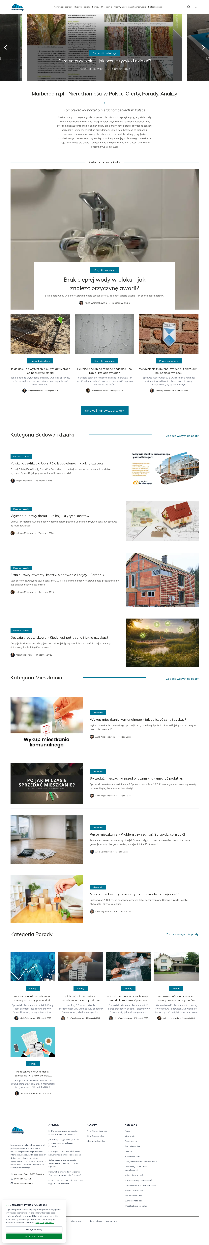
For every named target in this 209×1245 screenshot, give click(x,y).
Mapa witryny (111, 1221)
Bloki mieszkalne (156, 7)
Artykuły (53, 1124)
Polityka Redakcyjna (94, 1221)
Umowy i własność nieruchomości (140, 1185)
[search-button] (188, 6)
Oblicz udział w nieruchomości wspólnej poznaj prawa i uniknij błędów (63, 1163)
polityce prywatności (44, 1222)
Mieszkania (106, 7)
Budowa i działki (82, 7)
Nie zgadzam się (34, 1229)
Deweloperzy (131, 1141)
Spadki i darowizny (134, 1190)
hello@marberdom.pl (23, 1183)
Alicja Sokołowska (95, 1136)
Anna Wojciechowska (97, 1131)
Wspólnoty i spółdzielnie (136, 1206)
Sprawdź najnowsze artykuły (104, 410)
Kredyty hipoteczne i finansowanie (130, 7)
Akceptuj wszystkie (34, 1236)
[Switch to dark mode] (196, 6)
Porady (95, 7)
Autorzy (92, 1124)
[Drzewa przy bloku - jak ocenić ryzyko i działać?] (104, 47)
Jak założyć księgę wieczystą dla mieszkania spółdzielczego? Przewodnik (63, 1143)
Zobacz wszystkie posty (182, 436)
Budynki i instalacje (104, 53)
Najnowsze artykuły (63, 7)
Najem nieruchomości (134, 1175)
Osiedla (128, 1151)
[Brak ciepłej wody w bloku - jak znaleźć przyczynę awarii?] (105, 239)
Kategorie (131, 1124)
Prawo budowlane (40, 360)
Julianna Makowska (96, 1141)
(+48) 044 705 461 (22, 1178)
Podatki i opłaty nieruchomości (139, 1180)
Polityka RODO (76, 1221)
